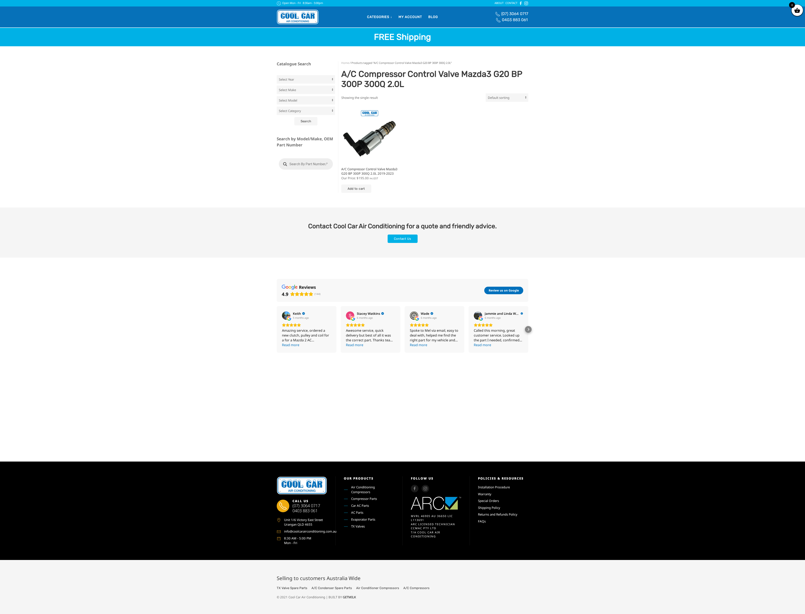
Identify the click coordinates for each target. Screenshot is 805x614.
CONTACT (511, 3)
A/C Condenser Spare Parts (332, 588)
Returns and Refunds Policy (497, 514)
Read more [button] (290, 345)
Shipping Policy (489, 508)
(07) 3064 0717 (514, 13)
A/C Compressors (416, 588)
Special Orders (488, 501)
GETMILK (349, 597)
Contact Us (402, 239)
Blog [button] (433, 17)
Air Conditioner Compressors (377, 588)
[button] (276, 329)
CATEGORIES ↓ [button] (379, 17)
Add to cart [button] (356, 189)
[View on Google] (286, 315)
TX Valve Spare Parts (292, 588)
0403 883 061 (515, 19)
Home (345, 63)
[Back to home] (298, 16)
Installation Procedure (494, 487)
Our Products (359, 478)
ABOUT (499, 3)
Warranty (484, 494)
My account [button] (410, 17)
